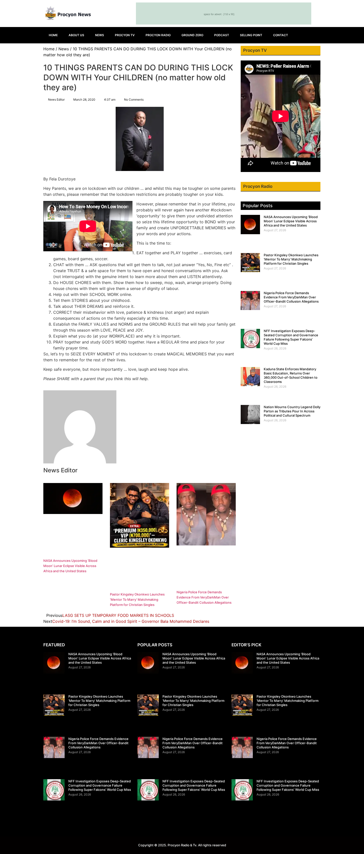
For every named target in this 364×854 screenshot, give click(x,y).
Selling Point (251, 35)
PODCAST (221, 35)
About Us (76, 35)
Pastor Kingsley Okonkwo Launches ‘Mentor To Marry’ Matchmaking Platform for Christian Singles (137, 599)
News (99, 35)
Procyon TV (125, 35)
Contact (280, 35)
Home (53, 35)
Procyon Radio (158, 35)
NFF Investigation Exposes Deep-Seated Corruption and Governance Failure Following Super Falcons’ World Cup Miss (291, 337)
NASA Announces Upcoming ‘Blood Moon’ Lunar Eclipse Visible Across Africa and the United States (70, 566)
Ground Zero (192, 35)
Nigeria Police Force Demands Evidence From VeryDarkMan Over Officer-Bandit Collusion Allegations (204, 597)
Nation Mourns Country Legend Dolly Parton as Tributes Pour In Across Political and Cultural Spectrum (292, 411)
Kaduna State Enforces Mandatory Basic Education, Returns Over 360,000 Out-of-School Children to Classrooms (290, 375)
